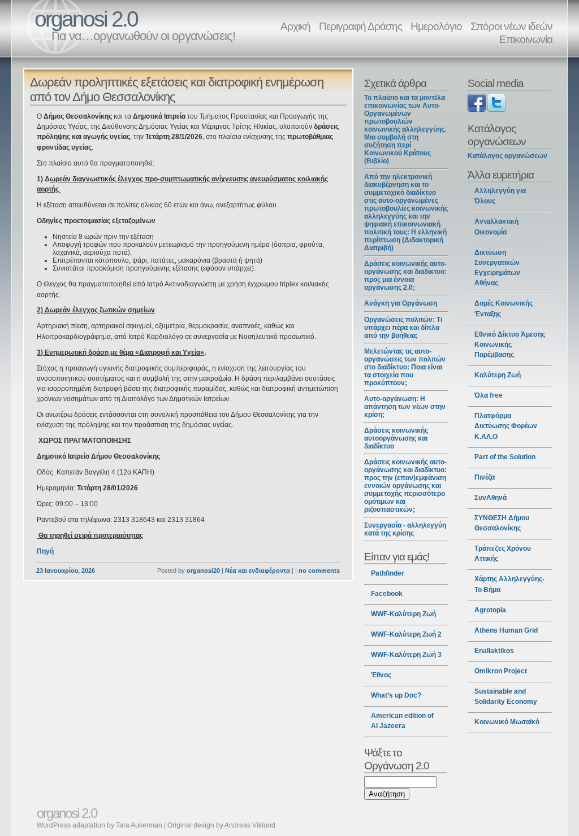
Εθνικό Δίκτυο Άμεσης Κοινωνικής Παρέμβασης (509, 344)
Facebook (387, 594)
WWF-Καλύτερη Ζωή (403, 614)
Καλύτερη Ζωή (497, 375)
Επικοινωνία (525, 39)
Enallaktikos (494, 651)
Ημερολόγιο (436, 26)
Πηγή (45, 551)
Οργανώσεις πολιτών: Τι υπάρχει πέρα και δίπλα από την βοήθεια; (403, 327)
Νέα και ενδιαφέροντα (257, 570)
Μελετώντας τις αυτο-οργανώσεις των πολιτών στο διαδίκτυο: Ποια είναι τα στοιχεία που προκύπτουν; (405, 367)
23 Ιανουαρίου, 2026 (65, 570)
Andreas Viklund (249, 825)
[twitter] (496, 110)
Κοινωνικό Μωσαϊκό (506, 722)
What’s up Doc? (396, 695)
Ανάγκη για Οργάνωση (400, 303)
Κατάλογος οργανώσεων (507, 156)
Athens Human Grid (506, 630)
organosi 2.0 (85, 19)
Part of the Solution (504, 457)
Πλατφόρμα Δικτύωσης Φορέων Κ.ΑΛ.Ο (505, 426)
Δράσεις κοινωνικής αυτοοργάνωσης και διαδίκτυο (396, 438)
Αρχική (295, 26)
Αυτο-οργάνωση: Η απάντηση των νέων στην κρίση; (405, 407)
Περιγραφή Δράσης (360, 26)
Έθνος (381, 675)
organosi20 (203, 570)
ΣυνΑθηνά (490, 498)
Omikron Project (500, 671)
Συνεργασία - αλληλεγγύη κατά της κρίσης (405, 529)
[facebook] (477, 110)
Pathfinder (387, 573)
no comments (319, 570)
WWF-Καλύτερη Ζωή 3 (406, 655)
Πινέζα (484, 477)
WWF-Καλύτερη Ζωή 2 (406, 634)
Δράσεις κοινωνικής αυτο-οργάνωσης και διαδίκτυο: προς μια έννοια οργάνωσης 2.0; (405, 275)
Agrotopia (490, 610)
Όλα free (488, 395)
